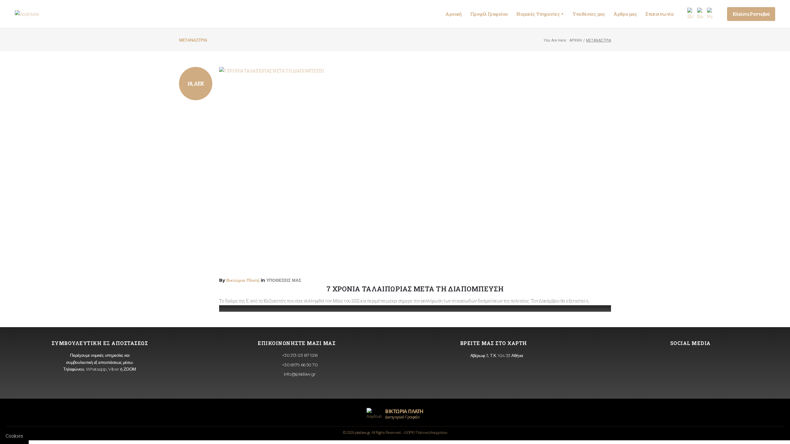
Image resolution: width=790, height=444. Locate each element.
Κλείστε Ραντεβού (751, 14)
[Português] (710, 14)
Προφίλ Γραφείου (489, 14)
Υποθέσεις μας (588, 14)
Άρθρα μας (625, 14)
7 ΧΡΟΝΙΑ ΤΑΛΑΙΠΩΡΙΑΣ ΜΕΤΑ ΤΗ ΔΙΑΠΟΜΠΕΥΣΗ (415, 288)
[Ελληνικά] (690, 14)
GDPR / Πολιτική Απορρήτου (425, 432)
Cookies (14, 436)
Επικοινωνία (659, 14)
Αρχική (453, 14)
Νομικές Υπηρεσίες (540, 14)
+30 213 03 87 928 (299, 355)
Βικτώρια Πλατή (243, 280)
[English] (700, 14)
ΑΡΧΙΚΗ (575, 40)
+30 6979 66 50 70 (299, 365)
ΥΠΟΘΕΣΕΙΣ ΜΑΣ (283, 280)
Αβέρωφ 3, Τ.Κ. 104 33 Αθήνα (496, 355)
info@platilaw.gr (299, 374)
